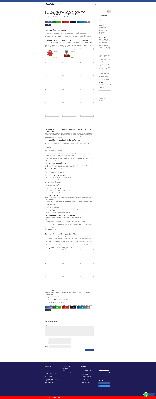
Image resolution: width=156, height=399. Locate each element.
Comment (47, 325)
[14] (69, 93)
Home (78, 4)
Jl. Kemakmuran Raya (86, 379)
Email (46, 343)
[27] (69, 281)
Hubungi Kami (95, 4)
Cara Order (101, 18)
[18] (52, 80)
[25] (69, 267)
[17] (69, 80)
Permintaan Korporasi (103, 371)
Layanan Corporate (104, 4)
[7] (69, 120)
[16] (87, 80)
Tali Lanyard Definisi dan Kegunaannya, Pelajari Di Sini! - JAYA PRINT (104, 73)
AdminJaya (48, 16)
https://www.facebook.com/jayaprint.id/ (58, 302)
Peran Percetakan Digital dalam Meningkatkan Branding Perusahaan (104, 44)
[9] (52, 120)
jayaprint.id (62, 305)
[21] (69, 254)
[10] (87, 107)
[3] (87, 53)
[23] (87, 254)
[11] (69, 107)
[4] (52, 67)
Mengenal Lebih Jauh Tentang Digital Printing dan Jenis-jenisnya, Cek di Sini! (105, 78)
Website (46, 346)
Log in (100, 94)
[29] (87, 281)
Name (46, 339)
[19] (87, 67)
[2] (69, 53)
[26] (87, 267)
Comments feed (102, 98)
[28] (52, 281)
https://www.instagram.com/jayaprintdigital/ (60, 300)
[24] (52, 267)
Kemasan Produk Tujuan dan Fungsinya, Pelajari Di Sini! (104, 61)
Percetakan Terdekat (62, 16)
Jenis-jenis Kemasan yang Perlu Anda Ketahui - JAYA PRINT (104, 66)
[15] (52, 93)
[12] (52, 107)
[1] (52, 53)
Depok (81, 378)
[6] (87, 120)
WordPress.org (102, 100)
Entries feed (101, 96)
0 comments (70, 16)
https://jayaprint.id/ (64, 299)
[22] (52, 254)
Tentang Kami (102, 17)
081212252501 (54, 299)
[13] (87, 93)
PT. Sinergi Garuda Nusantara (56, 397)
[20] (69, 67)
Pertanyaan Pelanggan (103, 20)
